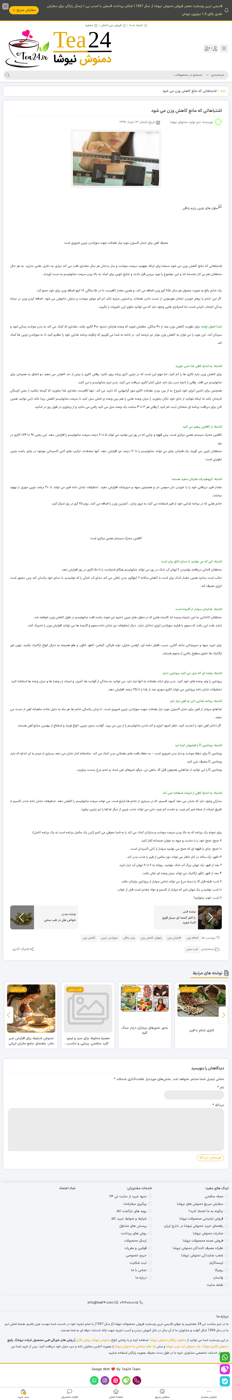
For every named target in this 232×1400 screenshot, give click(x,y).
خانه (223, 91)
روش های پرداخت (134, 1233)
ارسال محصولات (135, 1240)
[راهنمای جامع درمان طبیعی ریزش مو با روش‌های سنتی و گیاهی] (31, 1008)
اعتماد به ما (136, 25)
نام (220, 1087)
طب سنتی (192, 949)
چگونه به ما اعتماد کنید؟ (205, 1211)
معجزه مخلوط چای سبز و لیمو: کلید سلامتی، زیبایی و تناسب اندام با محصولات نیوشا (145, 1041)
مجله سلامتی (214, 1196)
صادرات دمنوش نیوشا (208, 1233)
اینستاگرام (216, 1263)
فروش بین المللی (111, 25)
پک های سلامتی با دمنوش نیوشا (135, 1346)
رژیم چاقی (129, 938)
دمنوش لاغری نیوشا (216, 1346)
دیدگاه (218, 1105)
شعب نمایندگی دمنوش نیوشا (202, 1255)
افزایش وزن (174, 938)
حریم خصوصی (136, 1255)
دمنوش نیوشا (101, 1340)
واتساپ (218, 1277)
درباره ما (141, 1277)
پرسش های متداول (133, 1226)
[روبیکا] (225, 1369)
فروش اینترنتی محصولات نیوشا (201, 1218)
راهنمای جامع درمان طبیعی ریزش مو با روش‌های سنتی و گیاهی (31, 1041)
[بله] (225, 1381)
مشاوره (89, 25)
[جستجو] (7, 75)
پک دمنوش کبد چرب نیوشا (183, 1346)
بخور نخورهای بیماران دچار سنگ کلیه (202, 1031)
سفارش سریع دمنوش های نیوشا (200, 1204)
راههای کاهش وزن (151, 938)
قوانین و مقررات (136, 1248)
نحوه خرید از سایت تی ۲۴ (128, 1196)
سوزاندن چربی (109, 938)
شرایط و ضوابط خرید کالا (129, 1218)
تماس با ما (139, 1270)
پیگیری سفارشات (135, 1204)
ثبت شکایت (138, 1263)
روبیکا (219, 1270)
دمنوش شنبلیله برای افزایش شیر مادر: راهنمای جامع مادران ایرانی (88, 1041)
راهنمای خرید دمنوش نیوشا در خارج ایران (193, 1226)
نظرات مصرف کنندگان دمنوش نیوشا (198, 1248)
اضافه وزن (192, 938)
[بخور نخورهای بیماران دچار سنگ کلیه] (202, 998)
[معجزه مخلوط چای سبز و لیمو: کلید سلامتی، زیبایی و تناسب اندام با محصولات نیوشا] (145, 1008)
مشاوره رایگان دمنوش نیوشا (168, 1340)
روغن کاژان (83, 1340)
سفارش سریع (26, 10)
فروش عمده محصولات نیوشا (203, 1240)
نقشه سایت (215, 1285)
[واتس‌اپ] (225, 1357)
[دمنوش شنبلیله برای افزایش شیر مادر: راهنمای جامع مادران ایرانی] (88, 1008)
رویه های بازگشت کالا (132, 1211)
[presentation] (223, 1015)
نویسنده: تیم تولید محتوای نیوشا (191, 122)
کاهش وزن (88, 938)
